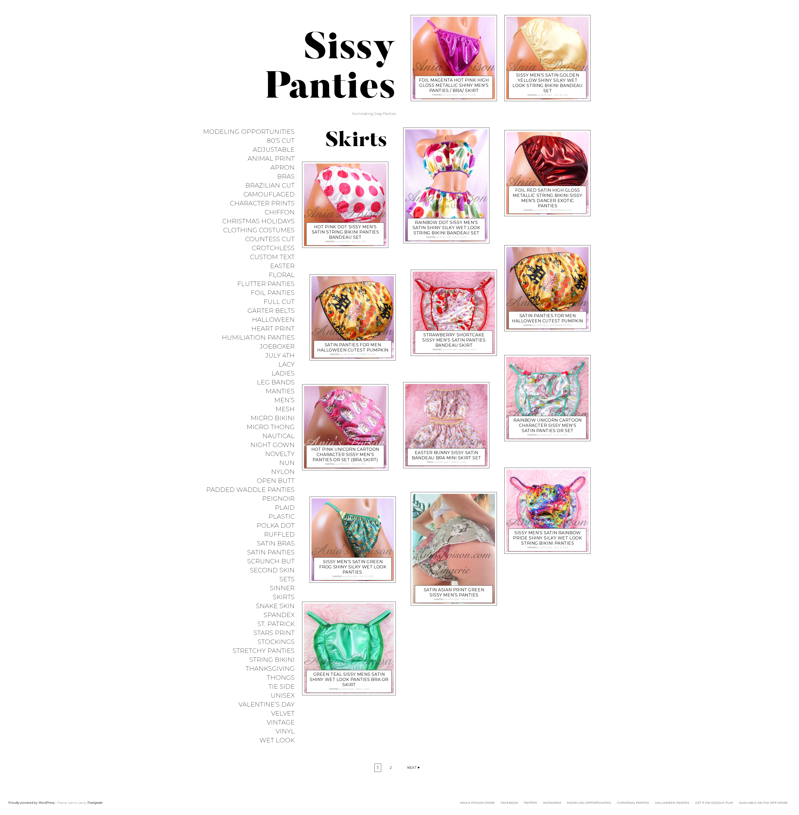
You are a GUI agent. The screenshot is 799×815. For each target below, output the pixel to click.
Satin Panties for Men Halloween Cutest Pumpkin (352, 347)
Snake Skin (275, 606)
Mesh (285, 409)
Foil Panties (273, 293)
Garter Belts (271, 310)
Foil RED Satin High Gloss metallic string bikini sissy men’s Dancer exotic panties (547, 198)
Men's (430, 462)
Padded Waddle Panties (250, 489)
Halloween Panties (672, 803)
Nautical (278, 436)
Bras (286, 176)
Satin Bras (276, 543)
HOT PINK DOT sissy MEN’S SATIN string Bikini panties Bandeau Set (345, 232)
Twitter (530, 803)
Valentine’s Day (266, 704)
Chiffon (280, 212)
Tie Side (281, 686)
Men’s (284, 400)
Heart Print (273, 328)
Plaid (285, 507)
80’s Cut (281, 140)
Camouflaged (269, 194)
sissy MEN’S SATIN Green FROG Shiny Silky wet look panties (353, 567)
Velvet (283, 713)
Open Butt (276, 481)
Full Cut (279, 302)
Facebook (509, 803)
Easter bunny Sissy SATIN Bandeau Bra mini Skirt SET (446, 455)
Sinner (282, 588)
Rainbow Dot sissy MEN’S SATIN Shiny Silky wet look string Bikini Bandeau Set (446, 227)
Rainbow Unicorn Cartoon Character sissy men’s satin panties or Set (547, 425)
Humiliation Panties (258, 337)
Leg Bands (276, 382)
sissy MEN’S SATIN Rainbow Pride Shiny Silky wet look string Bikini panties (547, 538)
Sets (287, 579)
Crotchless (273, 248)
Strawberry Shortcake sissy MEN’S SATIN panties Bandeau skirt (454, 340)
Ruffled (279, 534)
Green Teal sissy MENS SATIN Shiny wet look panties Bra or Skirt (349, 679)
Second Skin (272, 570)
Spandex (279, 615)
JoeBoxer (277, 346)
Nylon (283, 472)
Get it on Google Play (714, 803)
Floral (282, 275)
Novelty (280, 454)
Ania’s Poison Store (477, 803)
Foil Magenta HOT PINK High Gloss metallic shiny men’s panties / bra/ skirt (454, 85)
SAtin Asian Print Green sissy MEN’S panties (454, 592)
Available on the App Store (763, 803)
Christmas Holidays (258, 221)
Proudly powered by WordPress (31, 803)
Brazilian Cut (270, 185)
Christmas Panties (633, 803)
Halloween (273, 319)
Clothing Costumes (259, 230)
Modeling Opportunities (249, 131)
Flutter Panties (266, 284)
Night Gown (272, 445)
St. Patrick (276, 624)
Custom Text (272, 257)
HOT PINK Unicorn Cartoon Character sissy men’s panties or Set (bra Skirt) (345, 454)
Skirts (284, 597)
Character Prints (262, 203)
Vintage (281, 722)
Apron (282, 167)
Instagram (552, 803)
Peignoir (278, 498)
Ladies (283, 373)
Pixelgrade (95, 803)
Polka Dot (276, 525)
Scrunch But (271, 561)
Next (412, 768)
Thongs (281, 677)
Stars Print (274, 633)
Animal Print (271, 158)
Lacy (286, 364)
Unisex (283, 695)
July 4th (280, 355)
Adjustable (274, 149)
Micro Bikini (273, 418)
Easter (282, 266)
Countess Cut (270, 239)
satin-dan (344, 241)
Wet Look (277, 740)
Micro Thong (271, 427)
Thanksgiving (270, 668)
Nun (287, 463)
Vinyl (285, 731)
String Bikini (272, 659)
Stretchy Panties (264, 651)
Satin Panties (271, 552)
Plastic (281, 516)
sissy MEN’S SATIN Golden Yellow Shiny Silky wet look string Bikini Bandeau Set (547, 83)
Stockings (276, 642)
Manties (280, 391)
